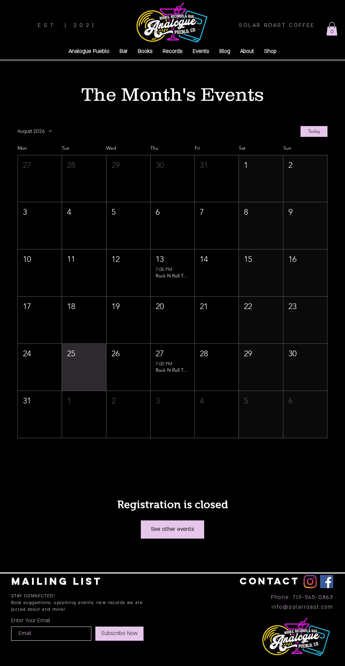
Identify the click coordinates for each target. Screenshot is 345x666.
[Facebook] (326, 581)
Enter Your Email (30, 620)
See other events (172, 529)
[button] (332, 29)
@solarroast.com (308, 607)
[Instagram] (310, 581)
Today (314, 131)
